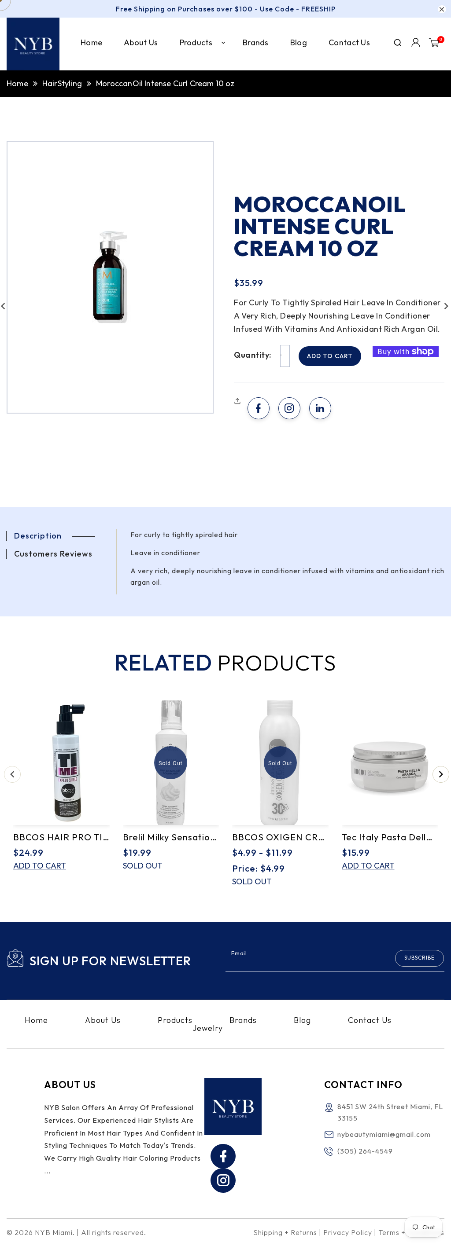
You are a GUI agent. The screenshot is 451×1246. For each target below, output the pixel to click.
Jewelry (208, 1028)
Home (17, 83)
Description (38, 536)
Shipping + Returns (285, 1232)
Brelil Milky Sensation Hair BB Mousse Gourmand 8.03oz (171, 837)
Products (175, 1020)
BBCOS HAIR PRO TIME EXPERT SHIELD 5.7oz (61, 837)
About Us (103, 1020)
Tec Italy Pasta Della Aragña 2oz (390, 837)
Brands (243, 1020)
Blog (302, 1020)
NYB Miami (54, 1232)
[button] (238, 401)
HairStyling (62, 83)
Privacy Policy (347, 1232)
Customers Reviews (53, 554)
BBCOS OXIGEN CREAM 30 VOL (280, 837)
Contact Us (370, 1020)
